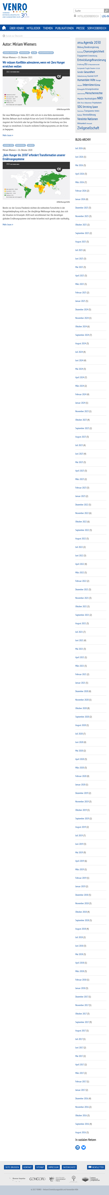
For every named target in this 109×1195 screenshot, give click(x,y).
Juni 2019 (79, 843)
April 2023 (79, 470)
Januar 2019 (80, 886)
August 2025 (80, 241)
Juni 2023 (79, 453)
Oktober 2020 (81, 708)
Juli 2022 (79, 547)
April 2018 (79, 962)
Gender (80, 72)
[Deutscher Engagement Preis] (57, 1183)
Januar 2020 (80, 784)
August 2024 (80, 343)
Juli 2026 (79, 148)
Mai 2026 (79, 165)
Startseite (4, 28)
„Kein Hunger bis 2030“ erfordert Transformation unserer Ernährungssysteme (34, 157)
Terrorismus (80, 111)
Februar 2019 (80, 877)
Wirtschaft (89, 123)
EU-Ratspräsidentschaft (93, 64)
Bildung (80, 47)
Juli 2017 (79, 1039)
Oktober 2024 (81, 326)
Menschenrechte (94, 93)
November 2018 (82, 903)
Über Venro (17, 28)
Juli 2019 (79, 835)
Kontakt (28, 1167)
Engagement (82, 55)
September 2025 (82, 233)
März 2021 (79, 665)
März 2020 (79, 767)
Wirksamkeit (81, 123)
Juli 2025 (79, 250)
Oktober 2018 (81, 911)
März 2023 (79, 479)
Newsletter (98, 1167)
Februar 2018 (80, 979)
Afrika (80, 43)
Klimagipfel (81, 89)
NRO (100, 98)
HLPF (96, 75)
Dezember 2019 (81, 793)
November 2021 (82, 597)
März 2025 (79, 284)
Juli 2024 (79, 351)
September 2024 (82, 334)
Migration (80, 98)
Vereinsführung (89, 114)
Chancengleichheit (93, 51)
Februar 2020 (80, 776)
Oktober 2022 (81, 521)
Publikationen (64, 28)
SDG (79, 107)
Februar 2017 (80, 1081)
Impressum (53, 1167)
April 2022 (79, 563)
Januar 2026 (80, 199)
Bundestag (80, 52)
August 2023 (80, 436)
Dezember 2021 (81, 589)
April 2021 (79, 657)
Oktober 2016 (81, 1115)
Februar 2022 (80, 580)
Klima (34, 52)
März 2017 (79, 1073)
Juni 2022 (79, 555)
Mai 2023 (79, 462)
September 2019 (82, 818)
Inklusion (79, 85)
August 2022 (80, 538)
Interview (88, 84)
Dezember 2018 (81, 894)
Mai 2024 (79, 368)
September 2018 (82, 920)
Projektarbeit (96, 102)
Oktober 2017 (81, 1013)
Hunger (31, 145)
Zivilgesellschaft (88, 127)
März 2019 (79, 869)
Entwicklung (92, 55)
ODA (78, 103)
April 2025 (79, 275)
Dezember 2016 (81, 1098)
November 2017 (82, 1005)
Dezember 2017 (81, 996)
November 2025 (82, 216)
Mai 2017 (79, 1056)
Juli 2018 (79, 937)
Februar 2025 (80, 292)
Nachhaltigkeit (91, 98)
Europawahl (81, 68)
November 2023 (82, 411)
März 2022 (79, 572)
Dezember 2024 (81, 309)
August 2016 (80, 1132)
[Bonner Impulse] (17, 1183)
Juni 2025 (79, 258)
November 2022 (82, 513)
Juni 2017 (79, 1047)
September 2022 (82, 530)
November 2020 (82, 699)
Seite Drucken (12, 1167)
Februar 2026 (80, 190)
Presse (80, 28)
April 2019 (79, 860)
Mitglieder (33, 28)
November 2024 (82, 317)
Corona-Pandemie (10, 52)
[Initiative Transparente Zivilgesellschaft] (91, 1183)
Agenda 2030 (8, 145)
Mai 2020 (79, 750)
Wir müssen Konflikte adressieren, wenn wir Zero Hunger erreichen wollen (34, 64)
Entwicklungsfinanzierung (91, 60)
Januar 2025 (80, 300)
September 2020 (82, 716)
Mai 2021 (79, 648)
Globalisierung (82, 76)
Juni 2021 (79, 640)
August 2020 (80, 725)
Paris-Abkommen (86, 102)
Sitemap (40, 1167)
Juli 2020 (79, 733)
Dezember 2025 (81, 207)
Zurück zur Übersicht (14, 35)
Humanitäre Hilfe (86, 80)
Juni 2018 (79, 945)
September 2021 (82, 614)
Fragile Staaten (90, 68)
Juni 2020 (79, 742)
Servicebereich (96, 28)
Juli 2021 (79, 631)
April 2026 (79, 173)
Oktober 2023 (81, 419)
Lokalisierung (81, 94)
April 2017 (79, 1064)
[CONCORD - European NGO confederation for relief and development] (37, 1183)
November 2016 (82, 1106)
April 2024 (79, 377)
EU (86, 64)
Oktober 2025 (81, 224)
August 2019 (80, 826)
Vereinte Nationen (87, 119)
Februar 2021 (80, 674)
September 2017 (82, 1022)
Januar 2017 (80, 1089)
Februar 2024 (80, 394)
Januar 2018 (80, 988)
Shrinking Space (90, 107)
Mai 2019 (79, 852)
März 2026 (79, 182)
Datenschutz (69, 1167)
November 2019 (82, 801)
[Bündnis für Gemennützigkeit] (73, 1183)
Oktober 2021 (81, 606)
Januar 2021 (80, 682)
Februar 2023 (80, 487)
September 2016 (82, 1123)
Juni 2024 (79, 360)
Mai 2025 (79, 267)
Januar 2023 (80, 496)
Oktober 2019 (81, 810)
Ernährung (24, 52)
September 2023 (82, 428)
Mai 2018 (79, 954)
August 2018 (80, 928)
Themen (48, 28)
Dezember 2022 (81, 504)
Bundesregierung (91, 47)
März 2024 (79, 385)
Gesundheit (89, 72)
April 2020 (79, 759)
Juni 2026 (79, 156)
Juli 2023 (79, 445)
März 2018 (79, 971)
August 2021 (80, 623)
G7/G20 (98, 68)
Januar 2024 (80, 402)
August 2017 (80, 1030)
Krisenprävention (46, 52)
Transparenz (89, 110)
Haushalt (90, 75)
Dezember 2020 (81, 691)
